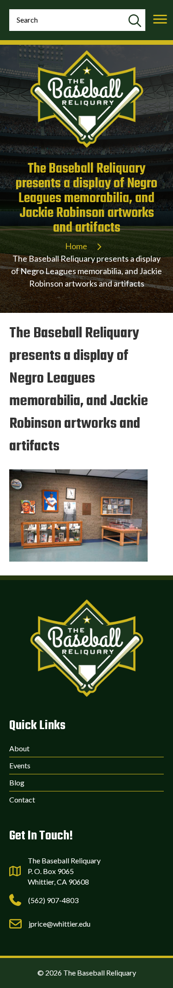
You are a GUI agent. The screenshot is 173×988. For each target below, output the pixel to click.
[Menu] (160, 19)
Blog (16, 782)
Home (76, 246)
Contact (22, 799)
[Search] (134, 21)
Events (19, 765)
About (19, 748)
